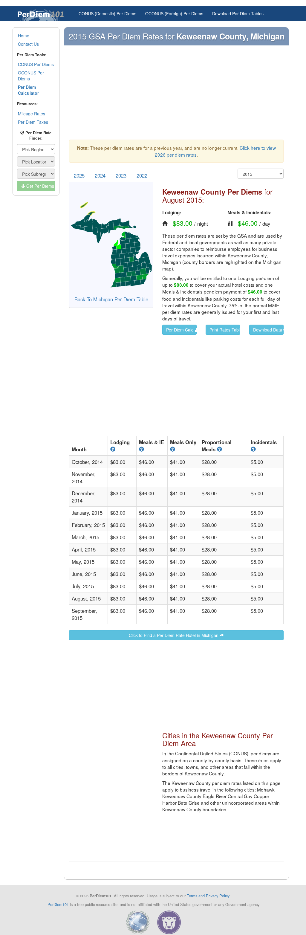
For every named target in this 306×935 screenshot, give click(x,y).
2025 (79, 175)
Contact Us (28, 44)
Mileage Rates (31, 114)
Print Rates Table (224, 330)
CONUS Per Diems (36, 64)
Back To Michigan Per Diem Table (111, 299)
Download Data (268, 330)
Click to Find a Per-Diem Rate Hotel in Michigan (174, 635)
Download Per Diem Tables (238, 13)
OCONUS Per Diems (31, 76)
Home (23, 36)
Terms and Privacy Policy (208, 896)
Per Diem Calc (180, 330)
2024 (100, 175)
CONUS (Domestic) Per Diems (107, 13)
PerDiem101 (58, 904)
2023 (121, 175)
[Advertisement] (176, 95)
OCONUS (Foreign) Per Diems (174, 13)
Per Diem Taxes (33, 122)
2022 (142, 175)
